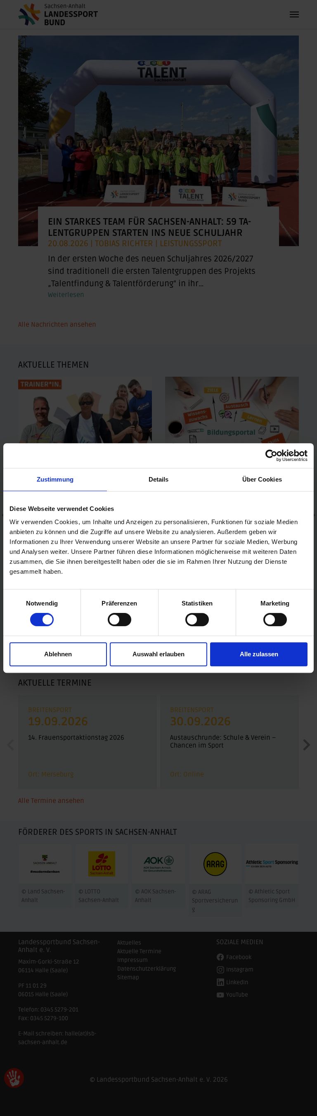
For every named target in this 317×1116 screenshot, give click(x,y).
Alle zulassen (259, 654)
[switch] (119, 619)
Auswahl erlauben (158, 654)
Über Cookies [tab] (262, 479)
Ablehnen (58, 654)
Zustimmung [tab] (55, 479)
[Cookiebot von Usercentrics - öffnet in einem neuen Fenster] (271, 455)
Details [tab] (159, 479)
